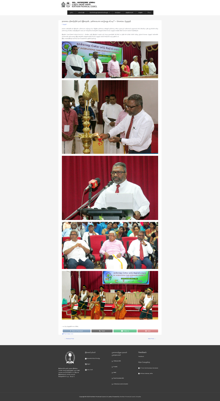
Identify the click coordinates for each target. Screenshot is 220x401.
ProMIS (115, 366)
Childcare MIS (117, 361)
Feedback (141, 356)
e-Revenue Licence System (120, 384)
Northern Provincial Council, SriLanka (130, 396)
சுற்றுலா (88, 364)
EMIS (114, 372)
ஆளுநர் (65, 24)
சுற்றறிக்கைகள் (129, 12)
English (140, 12)
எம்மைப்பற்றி (81, 12)
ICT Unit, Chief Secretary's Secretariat (149, 368)
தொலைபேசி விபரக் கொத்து (93, 358)
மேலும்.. (72, 376)
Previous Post (69, 338)
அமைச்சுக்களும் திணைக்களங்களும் (99, 12)
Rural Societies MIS (118, 378)
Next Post (152, 338)
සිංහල (149, 12)
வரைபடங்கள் (90, 369)
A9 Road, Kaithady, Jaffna (146, 373)
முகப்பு (71, 12)
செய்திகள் (117, 12)
